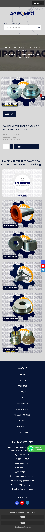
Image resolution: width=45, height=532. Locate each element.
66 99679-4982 (23, 454)
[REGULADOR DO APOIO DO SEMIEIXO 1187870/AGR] (22, 92)
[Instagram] (17, 503)
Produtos (22, 386)
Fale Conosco (22, 420)
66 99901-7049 (23, 463)
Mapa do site (22, 432)
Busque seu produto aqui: (12, 23)
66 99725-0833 (23, 472)
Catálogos (22, 397)
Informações (22, 426)
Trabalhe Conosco (22, 415)
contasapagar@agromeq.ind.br (23, 476)
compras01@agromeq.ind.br (23, 484)
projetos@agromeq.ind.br (23, 489)
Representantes (22, 409)
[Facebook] (27, 503)
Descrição (9, 114)
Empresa (22, 380)
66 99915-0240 (23, 467)
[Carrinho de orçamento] (43, 98)
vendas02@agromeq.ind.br (23, 480)
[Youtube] (22, 503)
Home (22, 374)
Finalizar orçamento (27, 146)
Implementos (22, 403)
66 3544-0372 (23, 459)
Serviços (22, 391)
